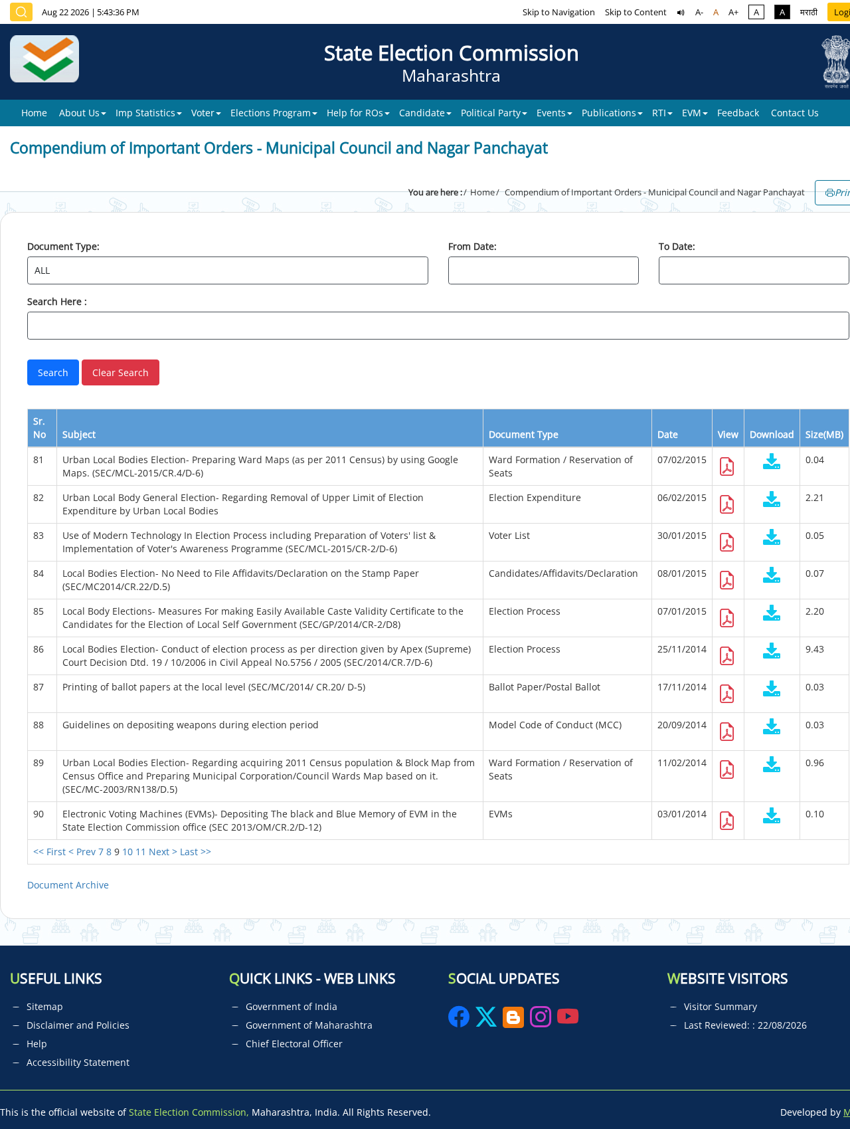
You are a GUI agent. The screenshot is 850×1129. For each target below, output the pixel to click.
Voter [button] (202, 112)
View (728, 434)
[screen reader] (681, 12)
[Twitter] (486, 1021)
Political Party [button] (491, 112)
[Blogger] (513, 1021)
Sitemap (45, 1006)
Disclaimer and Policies (78, 1025)
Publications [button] (609, 112)
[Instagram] (542, 1021)
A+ (733, 12)
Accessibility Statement (78, 1062)
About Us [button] (79, 112)
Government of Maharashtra (309, 1025)
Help (37, 1043)
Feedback (738, 112)
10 (127, 851)
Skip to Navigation (559, 12)
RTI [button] (659, 112)
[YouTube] (567, 1021)
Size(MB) (824, 434)
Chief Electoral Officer (294, 1043)
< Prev (82, 851)
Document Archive (68, 884)
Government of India (291, 1006)
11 (140, 851)
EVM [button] (691, 112)
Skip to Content (636, 12)
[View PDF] (727, 470)
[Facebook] (460, 1021)
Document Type (523, 434)
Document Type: (63, 246)
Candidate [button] (422, 112)
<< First (49, 851)
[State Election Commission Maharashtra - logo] (49, 61)
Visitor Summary (720, 1006)
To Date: (677, 246)
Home (34, 112)
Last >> (195, 851)
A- (699, 12)
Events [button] (551, 112)
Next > (163, 851)
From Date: (472, 246)
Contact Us (795, 112)
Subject (79, 434)
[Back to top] (808, 1088)
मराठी (808, 12)
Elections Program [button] (270, 112)
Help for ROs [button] (355, 112)
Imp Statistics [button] (145, 112)
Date (667, 434)
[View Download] (772, 462)
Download (772, 434)
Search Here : (57, 301)
